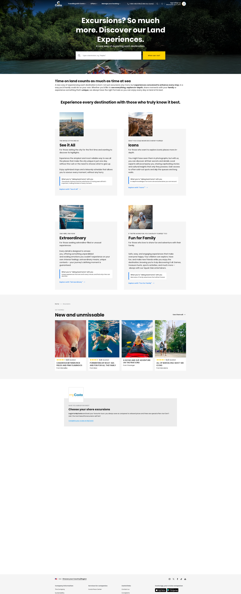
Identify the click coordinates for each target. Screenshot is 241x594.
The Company (60, 589)
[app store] (160, 590)
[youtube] (185, 579)
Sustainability (59, 593)
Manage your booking (110, 4)
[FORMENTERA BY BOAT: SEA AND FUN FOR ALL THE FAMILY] (103, 345)
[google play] (172, 590)
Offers (93, 4)
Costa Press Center (95, 589)
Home (57, 304)
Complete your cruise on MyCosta (81, 421)
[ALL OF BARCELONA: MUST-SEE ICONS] (170, 345)
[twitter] (173, 579)
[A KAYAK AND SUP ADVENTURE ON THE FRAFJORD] (137, 345)
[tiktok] (181, 579)
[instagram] (169, 579)
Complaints (126, 593)
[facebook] (177, 579)
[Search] (157, 4)
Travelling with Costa (76, 4)
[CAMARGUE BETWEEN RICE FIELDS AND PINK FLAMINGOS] (70, 345)
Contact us (125, 589)
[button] (162, 4)
